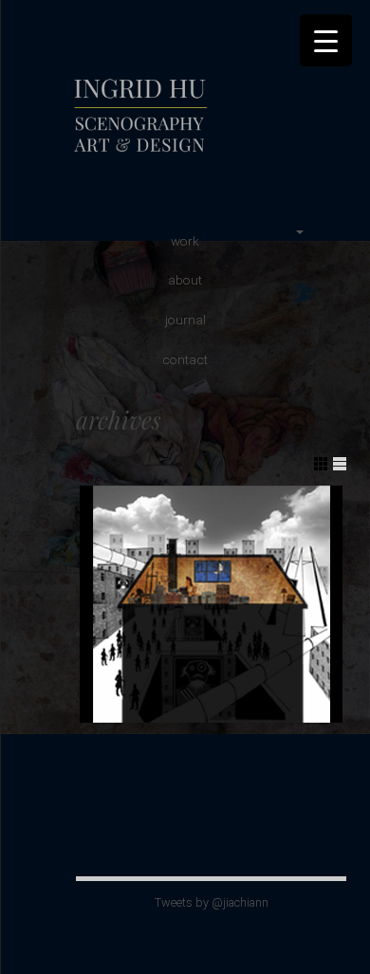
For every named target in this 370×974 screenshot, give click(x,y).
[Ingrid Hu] (204, 155)
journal (185, 319)
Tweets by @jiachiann (211, 902)
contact (185, 359)
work (185, 240)
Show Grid (320, 463)
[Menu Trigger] (326, 40)
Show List (339, 463)
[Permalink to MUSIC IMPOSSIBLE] (211, 604)
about (185, 279)
